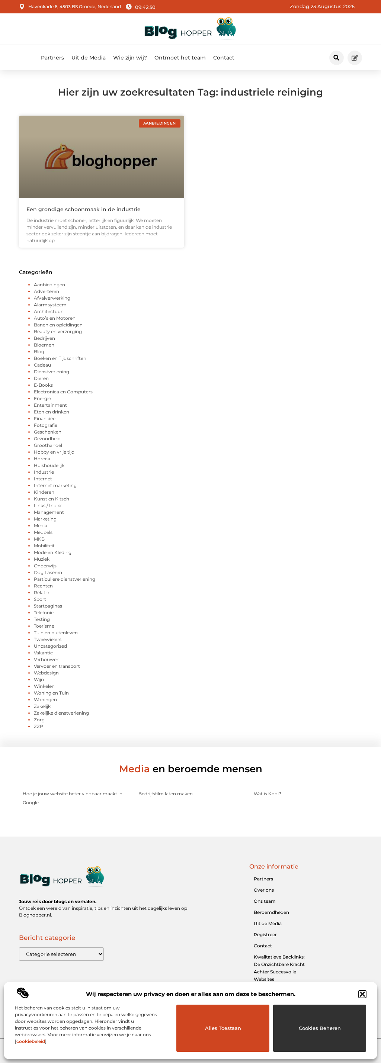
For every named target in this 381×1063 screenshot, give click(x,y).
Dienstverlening (51, 371)
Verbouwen (47, 659)
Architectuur (48, 311)
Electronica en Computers (63, 391)
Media (40, 525)
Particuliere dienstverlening (64, 579)
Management (49, 512)
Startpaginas (48, 606)
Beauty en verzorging (58, 331)
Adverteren (46, 291)
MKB (39, 539)
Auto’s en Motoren (55, 318)
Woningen (45, 699)
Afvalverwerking (52, 298)
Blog (39, 351)
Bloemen (44, 345)
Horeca (42, 458)
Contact (223, 57)
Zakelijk (42, 706)
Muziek (41, 559)
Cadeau (42, 365)
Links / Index (47, 505)
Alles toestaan (223, 1028)
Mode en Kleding (52, 552)
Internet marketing (55, 485)
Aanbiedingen (49, 284)
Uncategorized (50, 646)
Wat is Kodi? (267, 793)
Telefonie (44, 612)
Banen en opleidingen (58, 325)
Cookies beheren (320, 1028)
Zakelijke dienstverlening (61, 713)
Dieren (41, 378)
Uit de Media (88, 57)
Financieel (45, 418)
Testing (42, 619)
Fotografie (45, 425)
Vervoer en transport (57, 666)
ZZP (38, 726)
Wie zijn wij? (130, 57)
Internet (43, 478)
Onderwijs (45, 565)
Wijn (39, 679)
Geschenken (47, 432)
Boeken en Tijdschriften (60, 358)
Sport (40, 599)
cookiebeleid (30, 1041)
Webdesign (46, 673)
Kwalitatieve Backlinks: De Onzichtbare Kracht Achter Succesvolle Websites (279, 968)
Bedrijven (44, 338)
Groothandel (48, 445)
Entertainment (50, 405)
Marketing (45, 519)
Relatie (41, 592)
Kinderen (44, 492)
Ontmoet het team (180, 57)
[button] (362, 994)
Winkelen (44, 686)
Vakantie (43, 652)
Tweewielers (47, 639)
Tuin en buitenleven (56, 632)
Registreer (265, 934)
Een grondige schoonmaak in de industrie (83, 209)
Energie (42, 398)
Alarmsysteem (50, 304)
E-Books (43, 385)
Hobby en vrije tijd (54, 452)
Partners (52, 57)
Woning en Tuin (51, 693)
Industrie (44, 472)
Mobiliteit (44, 545)
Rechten (43, 586)
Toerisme (44, 626)
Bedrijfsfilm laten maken (165, 793)
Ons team (265, 901)
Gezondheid (47, 438)
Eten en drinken (51, 412)
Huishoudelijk (49, 465)
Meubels (43, 532)
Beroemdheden (271, 912)
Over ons (264, 890)
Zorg (39, 719)
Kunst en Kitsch (51, 499)
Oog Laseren (48, 572)
